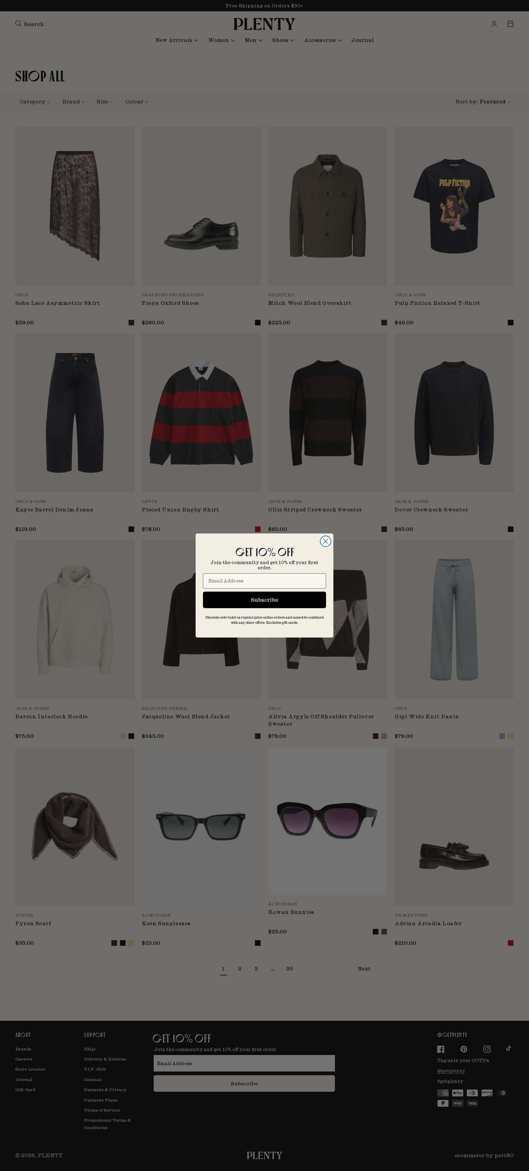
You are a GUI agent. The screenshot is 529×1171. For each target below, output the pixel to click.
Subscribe (264, 600)
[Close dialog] (325, 541)
